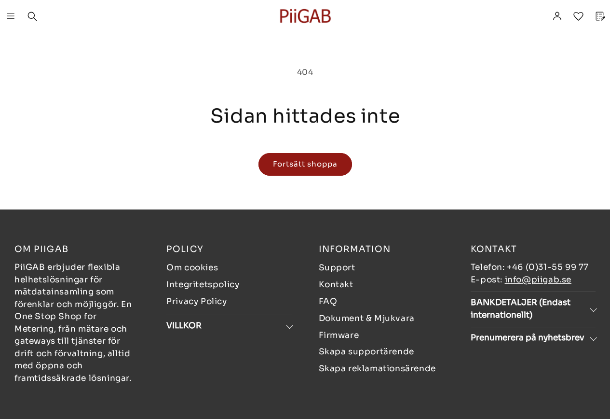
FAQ (328, 301)
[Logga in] (557, 16)
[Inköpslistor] (578, 16)
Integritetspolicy (202, 284)
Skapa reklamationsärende (377, 368)
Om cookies (192, 268)
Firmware (339, 335)
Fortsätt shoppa (305, 163)
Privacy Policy (196, 301)
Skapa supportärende (366, 352)
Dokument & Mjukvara (367, 318)
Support (337, 268)
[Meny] (10, 16)
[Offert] (599, 16)
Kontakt (336, 284)
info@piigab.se (538, 280)
